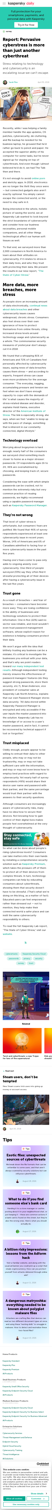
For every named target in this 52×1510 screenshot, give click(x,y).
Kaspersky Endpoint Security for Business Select (23, 1412)
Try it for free (26, 25)
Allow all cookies (14, 1498)
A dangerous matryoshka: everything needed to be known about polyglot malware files (26, 1307)
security (38, 958)
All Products (8, 1374)
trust (31, 963)
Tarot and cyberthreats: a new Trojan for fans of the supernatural (21, 1057)
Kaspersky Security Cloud (34, 954)
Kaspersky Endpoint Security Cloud (18, 1391)
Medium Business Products (15, 1401)
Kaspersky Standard (11, 1361)
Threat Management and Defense (17, 1437)
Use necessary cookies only (26, 1504)
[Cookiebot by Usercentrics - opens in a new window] (37, 1464)
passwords (14, 958)
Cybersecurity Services (12, 1433)
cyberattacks (12, 954)
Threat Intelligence (11, 1454)
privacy (27, 958)
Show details (37, 1493)
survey (8, 31)
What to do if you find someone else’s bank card (26, 1201)
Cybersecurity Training (12, 1450)
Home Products (10, 1354)
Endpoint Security (10, 1442)
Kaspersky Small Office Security (16, 1387)
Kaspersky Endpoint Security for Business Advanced (25, 1416)
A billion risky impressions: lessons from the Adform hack (26, 1253)
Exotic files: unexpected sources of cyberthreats (26, 1157)
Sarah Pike (13, 82)
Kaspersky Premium (33, 863)
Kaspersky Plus (9, 1365)
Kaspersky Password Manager (29, 505)
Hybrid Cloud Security (12, 1446)
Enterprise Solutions (12, 1426)
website (7, 934)
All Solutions (8, 1459)
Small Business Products (14, 1380)
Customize (36, 1498)
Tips (27, 1149)
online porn (38, 178)
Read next (9, 1071)
